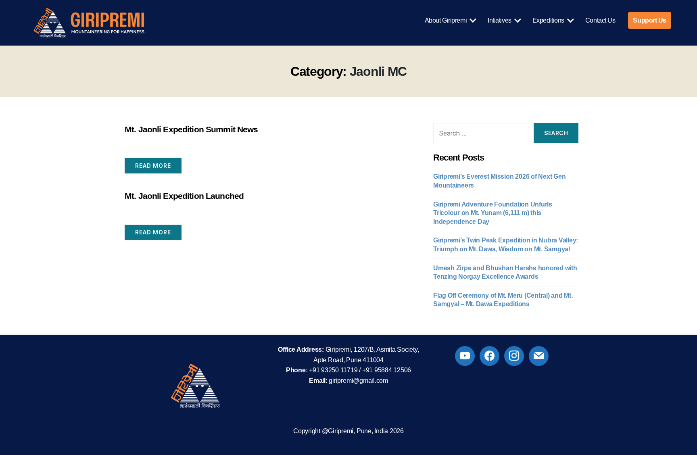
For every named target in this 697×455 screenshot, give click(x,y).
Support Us (649, 20)
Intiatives (499, 20)
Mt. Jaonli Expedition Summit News (191, 129)
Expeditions (548, 20)
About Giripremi (446, 20)
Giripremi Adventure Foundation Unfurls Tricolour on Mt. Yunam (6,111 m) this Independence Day (492, 213)
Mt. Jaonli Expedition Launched (184, 195)
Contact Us (600, 20)
